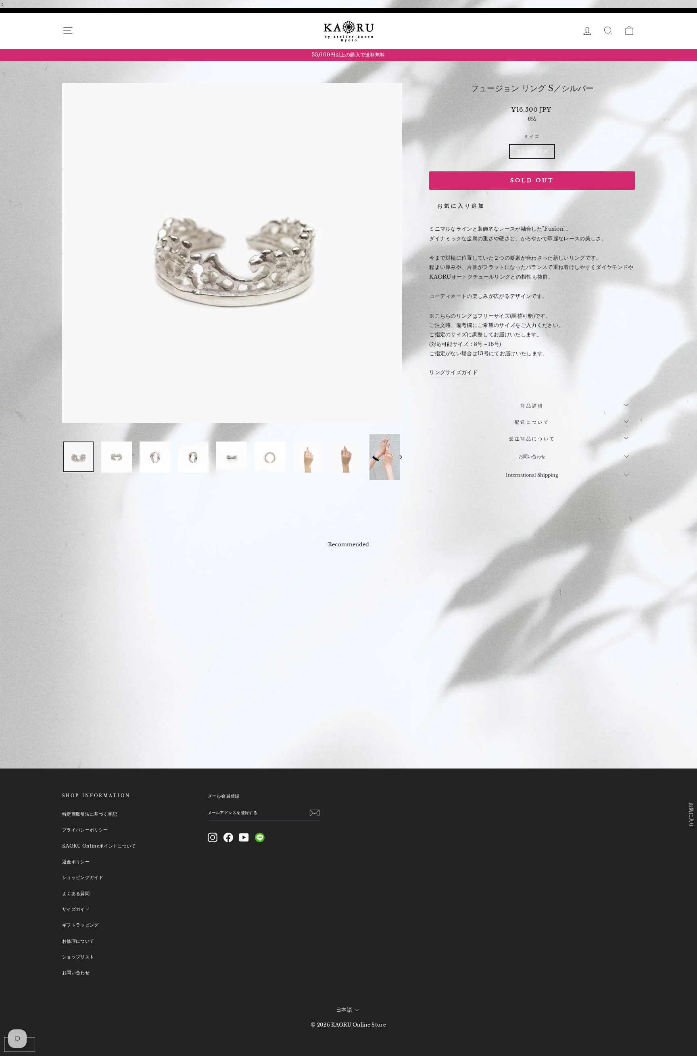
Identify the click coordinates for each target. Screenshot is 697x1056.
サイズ (532, 136)
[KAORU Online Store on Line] (260, 837)
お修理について (78, 941)
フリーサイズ (532, 151)
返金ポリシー (76, 861)
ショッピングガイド (82, 877)
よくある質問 (76, 893)
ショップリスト (78, 957)
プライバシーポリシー (85, 830)
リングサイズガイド (453, 372)
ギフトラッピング (80, 925)
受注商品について (532, 439)
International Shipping (532, 475)
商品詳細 (531, 405)
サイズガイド (76, 909)
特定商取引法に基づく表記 (89, 814)
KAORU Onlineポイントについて (99, 846)
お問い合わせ (532, 456)
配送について (532, 422)
